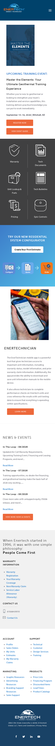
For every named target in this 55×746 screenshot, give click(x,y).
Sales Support (13, 695)
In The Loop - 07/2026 (15, 470)
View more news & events (18, 517)
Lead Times (38, 687)
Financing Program (42, 680)
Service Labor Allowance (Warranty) (13, 594)
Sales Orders (12, 648)
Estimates (11, 655)
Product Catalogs (41, 691)
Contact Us (12, 617)
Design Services (41, 651)
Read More (8, 465)
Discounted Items (41, 684)
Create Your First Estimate (27, 249)
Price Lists (38, 677)
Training (37, 655)
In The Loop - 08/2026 (15, 447)
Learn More (20, 411)
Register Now (19, 123)
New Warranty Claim (16, 586)
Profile (9, 644)
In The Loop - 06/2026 (15, 494)
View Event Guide (20, 131)
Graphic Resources (15, 677)
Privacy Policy (41, 725)
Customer (37, 648)
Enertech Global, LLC (17, 8)
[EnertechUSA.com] (27, 714)
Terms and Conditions (26, 725)
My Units (10, 651)
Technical (37, 644)
